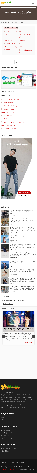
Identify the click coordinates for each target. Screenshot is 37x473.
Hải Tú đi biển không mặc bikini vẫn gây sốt (22, 236)
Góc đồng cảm (10, 43)
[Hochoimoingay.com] (6, 3)
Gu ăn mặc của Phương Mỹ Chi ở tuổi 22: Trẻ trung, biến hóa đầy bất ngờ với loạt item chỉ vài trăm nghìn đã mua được (22, 247)
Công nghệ (6, 420)
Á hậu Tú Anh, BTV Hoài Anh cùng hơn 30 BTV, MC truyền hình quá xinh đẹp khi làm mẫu (18, 329)
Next (33, 336)
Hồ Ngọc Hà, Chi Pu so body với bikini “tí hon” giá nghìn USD (22, 261)
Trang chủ (4, 22)
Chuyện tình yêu (25, 47)
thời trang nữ (7, 435)
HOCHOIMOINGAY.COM (10, 469)
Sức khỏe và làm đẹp (9, 128)
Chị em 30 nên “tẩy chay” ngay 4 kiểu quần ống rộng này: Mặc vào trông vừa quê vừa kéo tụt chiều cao (23, 254)
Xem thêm (29, 342)
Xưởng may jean (8, 91)
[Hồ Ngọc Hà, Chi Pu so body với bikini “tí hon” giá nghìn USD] (5, 265)
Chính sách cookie (17, 462)
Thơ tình (23, 43)
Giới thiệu (4, 462)
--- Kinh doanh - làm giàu (10, 106)
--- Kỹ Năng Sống (8, 112)
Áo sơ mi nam (7, 300)
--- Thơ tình (6, 119)
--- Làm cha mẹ (7, 102)
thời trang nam (7, 438)
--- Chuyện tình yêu (8, 125)
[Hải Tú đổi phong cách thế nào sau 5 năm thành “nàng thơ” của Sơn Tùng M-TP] (5, 215)
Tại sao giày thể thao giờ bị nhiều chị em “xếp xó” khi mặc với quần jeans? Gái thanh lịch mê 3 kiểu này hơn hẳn (22, 288)
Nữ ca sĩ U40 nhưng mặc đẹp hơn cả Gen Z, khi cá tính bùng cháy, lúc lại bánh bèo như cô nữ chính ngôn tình (22, 229)
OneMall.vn (6, 451)
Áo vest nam (20, 300)
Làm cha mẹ (24, 31)
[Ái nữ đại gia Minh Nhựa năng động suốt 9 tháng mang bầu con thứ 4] (5, 274)
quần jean (6, 430)
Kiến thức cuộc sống (16, 22)
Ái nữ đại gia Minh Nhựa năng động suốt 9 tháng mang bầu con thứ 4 (22, 270)
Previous (3, 336)
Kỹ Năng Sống (25, 40)
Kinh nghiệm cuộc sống (10, 99)
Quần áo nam (8, 304)
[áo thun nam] (16, 169)
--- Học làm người (8, 109)
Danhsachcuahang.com (11, 448)
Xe (3, 417)
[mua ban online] (18, 79)
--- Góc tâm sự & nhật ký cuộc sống (13, 122)
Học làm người (10, 40)
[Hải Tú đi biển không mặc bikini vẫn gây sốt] (5, 240)
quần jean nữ (7, 433)
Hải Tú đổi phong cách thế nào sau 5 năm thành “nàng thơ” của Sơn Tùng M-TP (22, 212)
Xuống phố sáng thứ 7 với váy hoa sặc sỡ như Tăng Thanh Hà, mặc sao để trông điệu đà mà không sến (22, 220)
